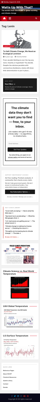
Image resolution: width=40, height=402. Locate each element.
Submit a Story (7, 380)
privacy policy (13, 157)
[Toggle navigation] (10, 18)
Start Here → (10, 84)
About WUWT (7, 374)
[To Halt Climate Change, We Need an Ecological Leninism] (20, 39)
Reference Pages (8, 370)
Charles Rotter (22, 57)
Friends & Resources (9, 377)
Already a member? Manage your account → (20, 197)
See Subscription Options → (20, 192)
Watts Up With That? (17, 7)
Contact (5, 384)
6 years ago (9, 57)
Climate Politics (9, 46)
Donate (5, 387)
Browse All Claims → (11, 237)
